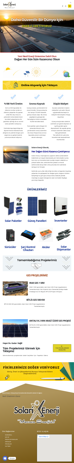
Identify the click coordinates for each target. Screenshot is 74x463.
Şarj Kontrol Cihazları (28, 248)
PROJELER (8, 444)
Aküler (46, 247)
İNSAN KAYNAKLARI (11, 439)
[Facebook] (62, 6)
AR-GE (7, 437)
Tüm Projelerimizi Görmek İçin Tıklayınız (21, 349)
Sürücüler (10, 247)
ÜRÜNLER (8, 441)
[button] (70, 3)
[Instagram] (65, 6)
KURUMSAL (8, 435)
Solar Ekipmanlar (64, 248)
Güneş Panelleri (37, 221)
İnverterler (60, 220)
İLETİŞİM (7, 446)
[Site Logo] (9, 4)
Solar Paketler (13, 221)
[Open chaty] (5, 458)
